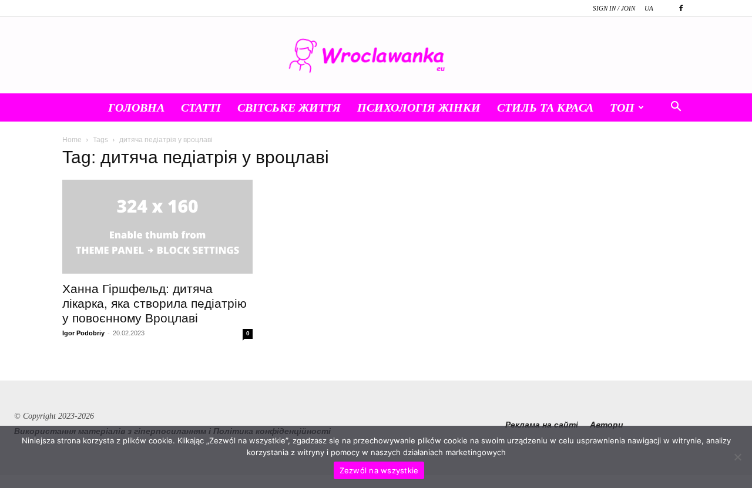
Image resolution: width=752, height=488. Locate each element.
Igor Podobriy (83, 332)
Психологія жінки (419, 107)
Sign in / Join (614, 8)
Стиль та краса (545, 107)
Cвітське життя (289, 107)
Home (72, 140)
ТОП (622, 107)
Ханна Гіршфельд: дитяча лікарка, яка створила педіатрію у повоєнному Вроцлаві (154, 303)
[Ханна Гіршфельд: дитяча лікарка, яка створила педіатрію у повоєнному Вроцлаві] (157, 227)
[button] (676, 108)
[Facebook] (681, 8)
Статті (201, 107)
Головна (136, 107)
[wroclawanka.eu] (376, 56)
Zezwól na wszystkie (379, 470)
